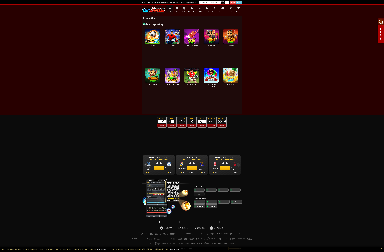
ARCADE (214, 11)
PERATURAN (174, 222)
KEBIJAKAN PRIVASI (212, 222)
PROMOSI (231, 11)
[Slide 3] (192, 172)
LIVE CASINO (192, 11)
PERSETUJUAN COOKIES (228, 222)
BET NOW (159, 167)
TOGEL (177, 11)
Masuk (232, 2)
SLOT (184, 11)
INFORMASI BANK (186, 222)
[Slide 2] (191, 172)
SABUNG (207, 11)
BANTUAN (164, 222)
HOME (169, 11)
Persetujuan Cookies (103, 249)
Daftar (239, 2)
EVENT (238, 11)
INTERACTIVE (223, 11)
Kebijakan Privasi (174, 249)
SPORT (200, 11)
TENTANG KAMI (153, 222)
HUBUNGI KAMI (199, 222)
